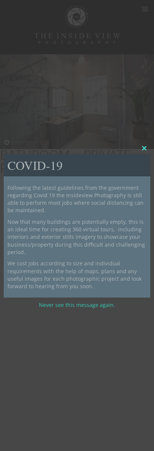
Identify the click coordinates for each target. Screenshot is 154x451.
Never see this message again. (77, 304)
